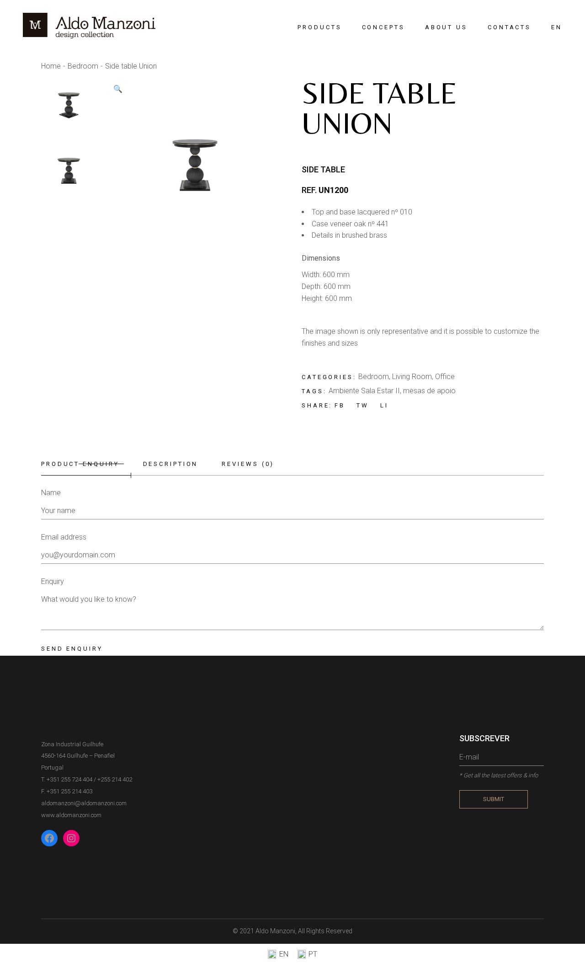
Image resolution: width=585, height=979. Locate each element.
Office (445, 376)
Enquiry (52, 581)
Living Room (412, 376)
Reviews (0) (248, 463)
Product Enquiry (80, 463)
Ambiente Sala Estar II (364, 390)
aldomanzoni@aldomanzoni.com (84, 803)
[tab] (86, 464)
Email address (63, 537)
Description (170, 463)
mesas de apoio (429, 390)
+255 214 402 (114, 779)
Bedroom (373, 376)
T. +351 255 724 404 (66, 779)
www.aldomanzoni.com (71, 815)
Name (51, 492)
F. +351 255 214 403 (66, 791)
